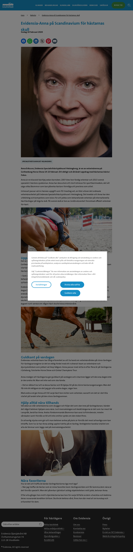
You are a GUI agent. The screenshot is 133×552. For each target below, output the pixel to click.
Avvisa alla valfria (72, 284)
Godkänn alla (70, 293)
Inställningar (41, 284)
